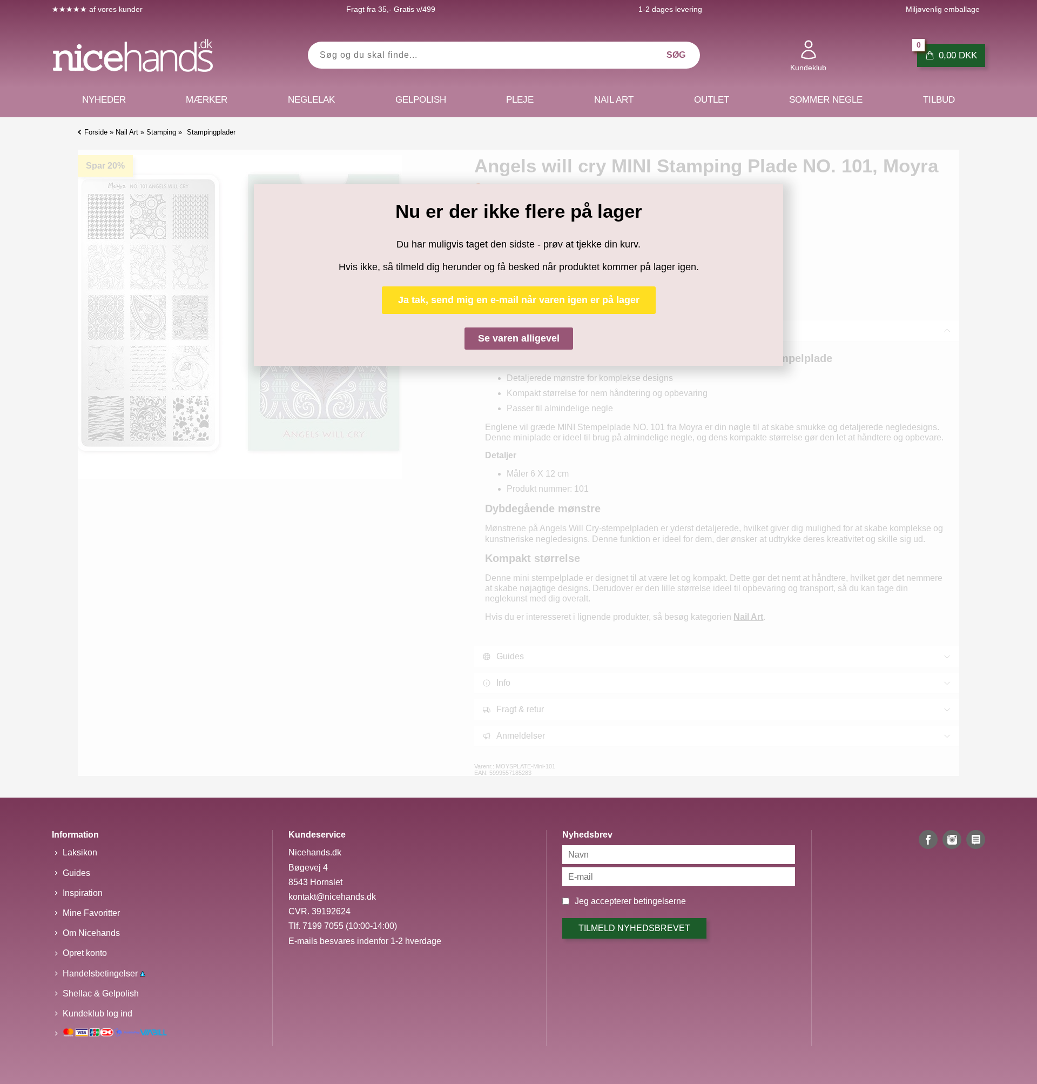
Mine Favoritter (91, 913)
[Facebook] (928, 839)
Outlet (711, 100)
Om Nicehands (91, 933)
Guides (76, 873)
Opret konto (85, 953)
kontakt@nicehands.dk (332, 896)
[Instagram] (951, 839)
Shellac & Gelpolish (101, 993)
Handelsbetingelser (101, 973)
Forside (95, 132)
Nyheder (104, 100)
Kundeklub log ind (97, 1013)
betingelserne (660, 901)
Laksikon (80, 852)
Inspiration (83, 893)
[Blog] (975, 839)
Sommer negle (826, 100)
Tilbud (939, 100)
